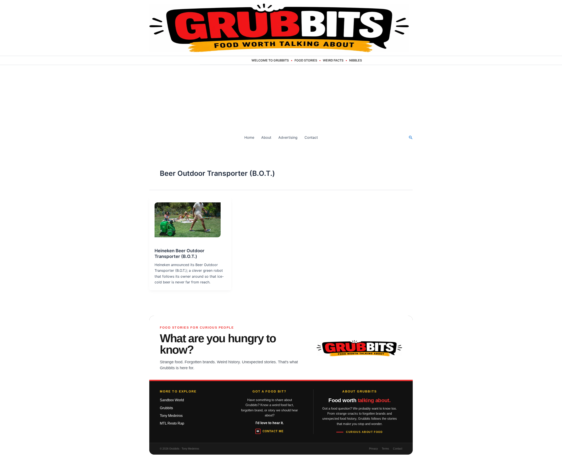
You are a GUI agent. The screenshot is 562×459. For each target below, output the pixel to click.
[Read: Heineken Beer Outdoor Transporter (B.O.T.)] (185, 217)
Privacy (373, 448)
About (266, 137)
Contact (311, 137)
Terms (385, 448)
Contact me (270, 431)
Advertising (287, 137)
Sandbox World (172, 400)
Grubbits (166, 408)
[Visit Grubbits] (359, 348)
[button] (411, 137)
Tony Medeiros (171, 416)
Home (249, 137)
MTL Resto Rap (172, 423)
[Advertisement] (281, 98)
